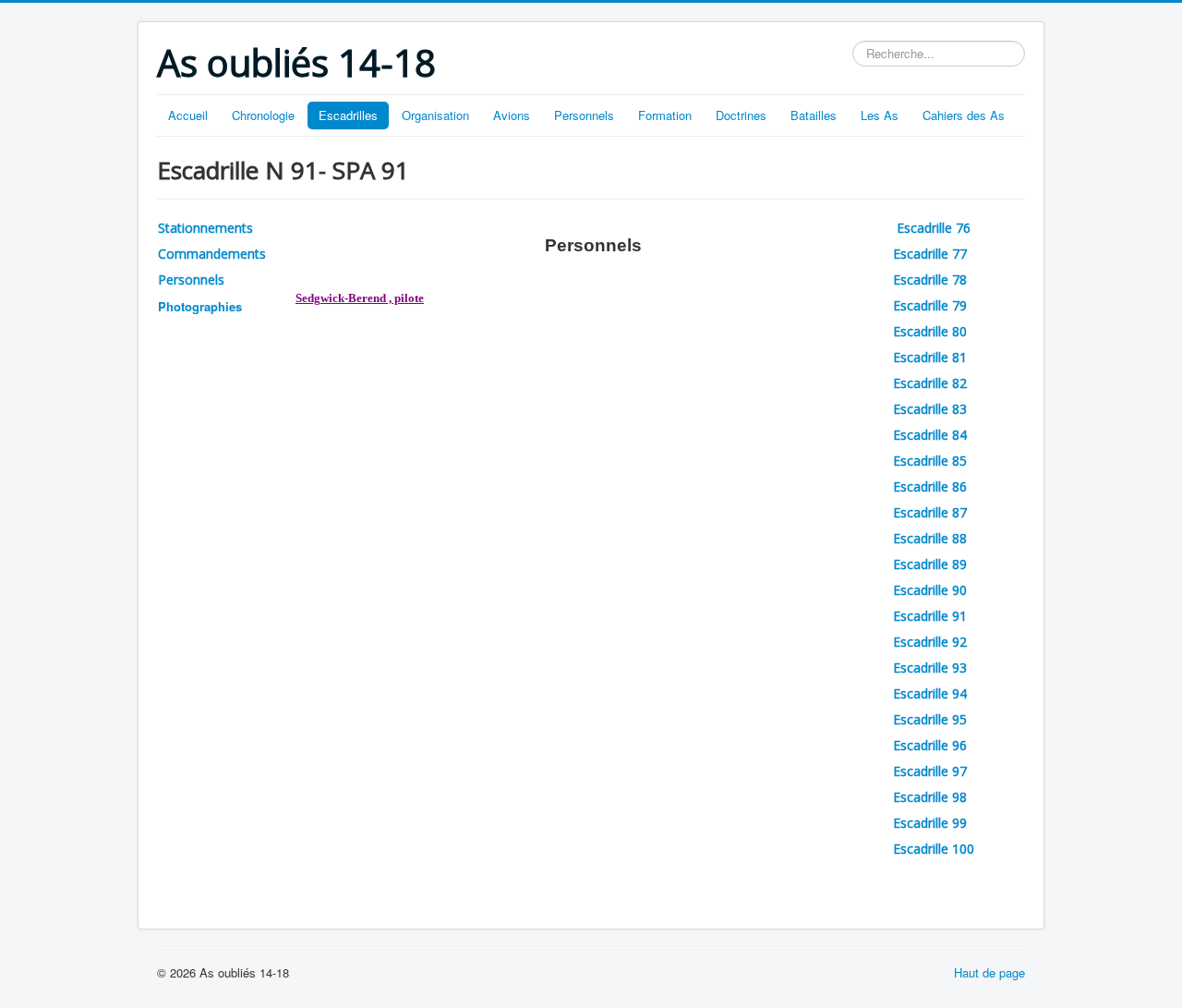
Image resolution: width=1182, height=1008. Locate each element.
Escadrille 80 (930, 331)
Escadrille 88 (930, 538)
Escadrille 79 (930, 305)
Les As (880, 115)
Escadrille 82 (930, 383)
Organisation (435, 115)
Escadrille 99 (930, 823)
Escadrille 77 (930, 253)
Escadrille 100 (933, 848)
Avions (511, 115)
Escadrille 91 (930, 616)
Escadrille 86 (930, 486)
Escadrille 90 (930, 590)
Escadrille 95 (930, 719)
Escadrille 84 (930, 434)
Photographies (200, 306)
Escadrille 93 (930, 667)
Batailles (813, 115)
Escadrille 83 (930, 409)
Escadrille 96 (930, 745)
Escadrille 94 (930, 693)
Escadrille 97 (930, 771)
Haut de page (989, 972)
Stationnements (205, 228)
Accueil (188, 115)
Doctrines (741, 115)
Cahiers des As (964, 115)
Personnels (584, 115)
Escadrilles (348, 115)
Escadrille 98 (930, 797)
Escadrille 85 (930, 460)
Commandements (212, 253)
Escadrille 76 (935, 228)
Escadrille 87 (930, 512)
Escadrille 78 (930, 279)
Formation (665, 115)
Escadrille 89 (930, 564)
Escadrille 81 (930, 357)
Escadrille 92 (930, 641)
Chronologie (263, 115)
